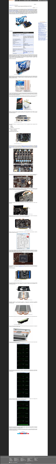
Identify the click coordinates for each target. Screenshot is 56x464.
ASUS (35, 458)
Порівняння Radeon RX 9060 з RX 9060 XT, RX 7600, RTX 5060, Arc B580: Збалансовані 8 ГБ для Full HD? (42, 34)
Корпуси (22, 458)
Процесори (15, 458)
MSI (23, 53)
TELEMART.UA (36, 460)
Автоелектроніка (29, 460)
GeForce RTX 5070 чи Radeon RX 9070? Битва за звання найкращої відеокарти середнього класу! (42, 38)
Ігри (27, 461)
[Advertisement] (22, 3)
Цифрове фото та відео (23, 460)
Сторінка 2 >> (23, 431)
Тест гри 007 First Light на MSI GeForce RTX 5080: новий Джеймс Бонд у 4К (42, 36)
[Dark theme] (19, 0)
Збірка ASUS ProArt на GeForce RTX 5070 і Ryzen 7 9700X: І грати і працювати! (42, 30)
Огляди (28, 0)
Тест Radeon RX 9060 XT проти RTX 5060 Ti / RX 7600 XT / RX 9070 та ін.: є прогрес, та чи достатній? (42, 26)
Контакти (10, 458)
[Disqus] (23, 442)
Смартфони (28, 458)
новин (16, 12)
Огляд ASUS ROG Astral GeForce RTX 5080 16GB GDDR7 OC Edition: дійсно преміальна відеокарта (42, 32)
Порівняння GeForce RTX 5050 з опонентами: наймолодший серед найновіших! (42, 28)
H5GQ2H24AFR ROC (21, 266)
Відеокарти (15, 460)
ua (15, 0)
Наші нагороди (11, 460)
